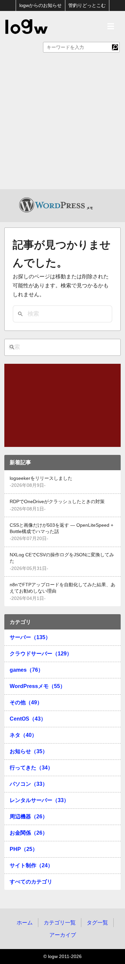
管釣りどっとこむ (87, 5)
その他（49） (26, 702)
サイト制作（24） (31, 865)
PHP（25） (24, 849)
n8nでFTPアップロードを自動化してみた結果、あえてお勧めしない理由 (62, 588)
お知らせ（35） (29, 751)
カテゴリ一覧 (60, 922)
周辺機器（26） (29, 816)
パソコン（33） (29, 784)
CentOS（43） (28, 719)
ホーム (25, 922)
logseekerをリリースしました (41, 478)
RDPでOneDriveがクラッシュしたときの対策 (57, 501)
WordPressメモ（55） (37, 686)
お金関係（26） (29, 833)
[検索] (115, 47)
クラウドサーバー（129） (41, 653)
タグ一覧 (97, 922)
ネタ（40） (23, 735)
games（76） (26, 670)
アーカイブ (62, 935)
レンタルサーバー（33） (39, 800)
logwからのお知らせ (40, 5)
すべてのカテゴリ (31, 882)
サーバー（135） (30, 637)
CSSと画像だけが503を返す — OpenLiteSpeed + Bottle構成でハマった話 (61, 528)
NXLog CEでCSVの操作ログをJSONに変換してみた (62, 558)
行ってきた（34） (31, 767)
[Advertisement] (62, 123)
